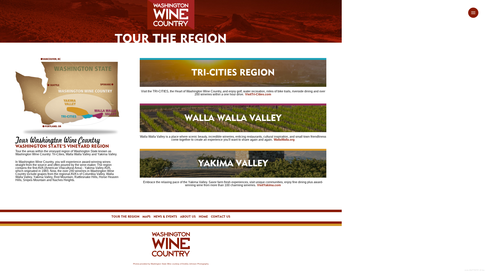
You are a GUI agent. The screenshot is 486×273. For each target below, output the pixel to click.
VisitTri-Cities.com (258, 94)
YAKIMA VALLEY (233, 164)
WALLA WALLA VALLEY (233, 118)
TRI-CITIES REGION (233, 73)
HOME (203, 216)
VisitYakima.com (269, 185)
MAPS (146, 216)
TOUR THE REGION (125, 216)
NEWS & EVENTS (165, 216)
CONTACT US (220, 216)
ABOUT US (188, 216)
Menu (473, 13)
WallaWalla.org (284, 139)
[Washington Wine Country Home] (171, 15)
